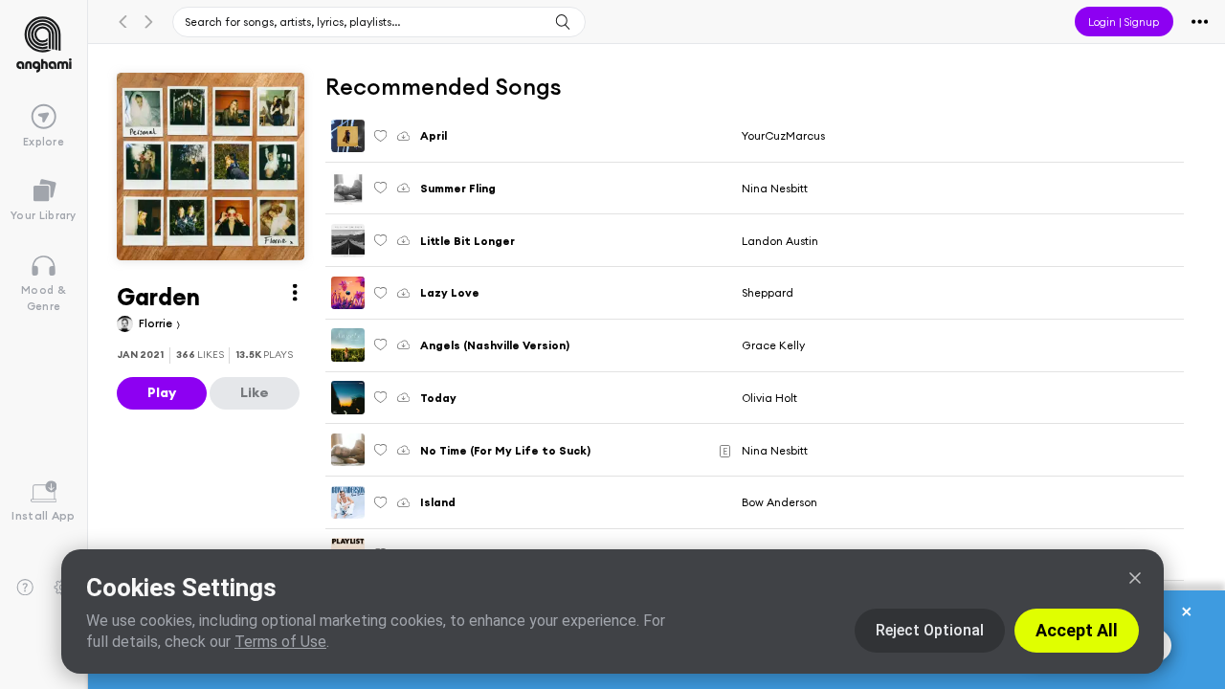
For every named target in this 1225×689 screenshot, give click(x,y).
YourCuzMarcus (783, 135)
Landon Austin (780, 240)
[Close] (1135, 578)
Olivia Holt (769, 397)
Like (254, 392)
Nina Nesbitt (775, 188)
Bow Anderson (779, 502)
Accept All (1077, 630)
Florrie (157, 323)
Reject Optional (930, 630)
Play (161, 392)
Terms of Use (280, 642)
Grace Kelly (773, 345)
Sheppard (767, 292)
